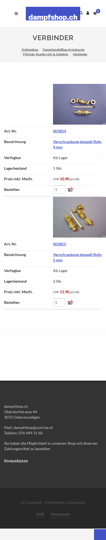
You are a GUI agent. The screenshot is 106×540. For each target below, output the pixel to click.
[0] (94, 13)
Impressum (60, 514)
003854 (59, 131)
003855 (59, 244)
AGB (40, 514)
